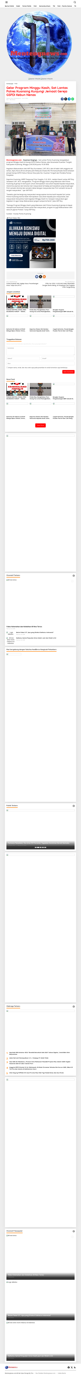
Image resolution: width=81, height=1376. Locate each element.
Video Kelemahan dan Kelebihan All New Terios (24, 627)
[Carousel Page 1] (36, 847)
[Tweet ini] (65, 99)
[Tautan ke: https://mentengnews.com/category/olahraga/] (74, 1006)
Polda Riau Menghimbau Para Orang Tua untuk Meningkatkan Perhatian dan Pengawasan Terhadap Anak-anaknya (40, 310)
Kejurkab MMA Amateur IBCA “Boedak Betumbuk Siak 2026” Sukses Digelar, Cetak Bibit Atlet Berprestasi (39, 1053)
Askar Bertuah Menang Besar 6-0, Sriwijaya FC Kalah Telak (28, 1058)
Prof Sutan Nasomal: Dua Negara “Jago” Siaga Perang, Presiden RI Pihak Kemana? (40, 843)
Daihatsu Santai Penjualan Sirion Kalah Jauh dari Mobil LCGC (36, 638)
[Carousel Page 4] (43, 847)
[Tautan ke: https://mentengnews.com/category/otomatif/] (74, 575)
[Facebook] (36, 276)
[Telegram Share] (69, 99)
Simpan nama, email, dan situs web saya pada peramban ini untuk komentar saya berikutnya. (38, 367)
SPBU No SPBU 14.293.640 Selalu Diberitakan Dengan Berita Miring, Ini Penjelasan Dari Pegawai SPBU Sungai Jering (58, 284)
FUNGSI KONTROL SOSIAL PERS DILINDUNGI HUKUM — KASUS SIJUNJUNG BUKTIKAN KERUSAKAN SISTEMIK (16, 310)
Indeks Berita (62, 1373)
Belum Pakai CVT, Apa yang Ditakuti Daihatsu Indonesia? (34, 632)
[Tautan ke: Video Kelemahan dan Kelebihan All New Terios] (40, 601)
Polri (7, 99)
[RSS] (44, 276)
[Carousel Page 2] (38, 847)
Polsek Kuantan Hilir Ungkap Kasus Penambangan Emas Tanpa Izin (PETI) (22, 283)
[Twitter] (40, 276)
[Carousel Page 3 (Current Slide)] (40, 847)
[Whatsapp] (72, 99)
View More (40, 425)
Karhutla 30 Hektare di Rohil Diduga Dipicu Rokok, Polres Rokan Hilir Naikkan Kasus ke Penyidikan (15, 330)
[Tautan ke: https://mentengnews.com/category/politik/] (74, 806)
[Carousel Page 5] (45, 847)
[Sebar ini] (62, 99)
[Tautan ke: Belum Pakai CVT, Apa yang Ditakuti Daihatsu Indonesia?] (10, 633)
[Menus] (6, 2)
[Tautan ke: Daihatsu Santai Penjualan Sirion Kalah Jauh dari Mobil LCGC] (10, 640)
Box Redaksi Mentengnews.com (45, 1373)
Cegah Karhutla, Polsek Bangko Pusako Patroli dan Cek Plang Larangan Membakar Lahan (63, 330)
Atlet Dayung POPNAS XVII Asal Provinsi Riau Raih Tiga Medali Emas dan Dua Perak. (36, 1073)
